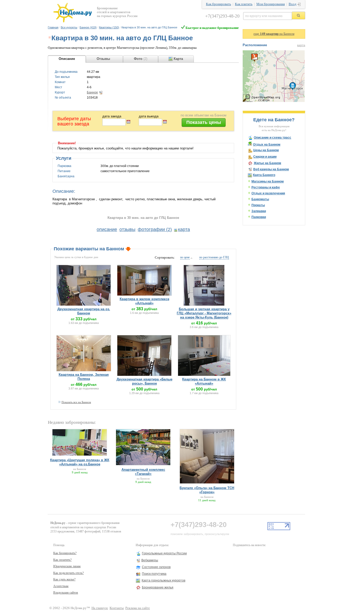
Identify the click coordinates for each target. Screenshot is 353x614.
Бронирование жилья (157, 587)
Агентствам (60, 586)
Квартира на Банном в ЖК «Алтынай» (204, 381)
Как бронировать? (64, 553)
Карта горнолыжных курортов (163, 580)
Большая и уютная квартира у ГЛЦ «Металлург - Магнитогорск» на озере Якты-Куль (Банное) (204, 313)
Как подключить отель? (68, 573)
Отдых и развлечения (268, 193)
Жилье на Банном (267, 163)
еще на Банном (274, 34)
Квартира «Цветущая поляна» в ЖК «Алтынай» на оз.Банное (79, 462)
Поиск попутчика (154, 574)
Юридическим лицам (67, 566)
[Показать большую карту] (274, 101)
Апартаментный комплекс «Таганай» (143, 472)
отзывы (127, 229)
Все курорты (69, 27)
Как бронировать (218, 4)
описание (107, 229)
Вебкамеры (149, 560)
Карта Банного (264, 175)
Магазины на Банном (267, 181)
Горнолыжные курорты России (164, 553)
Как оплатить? (62, 560)
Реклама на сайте (137, 608)
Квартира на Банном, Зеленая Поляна (84, 377)
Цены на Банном (266, 150)
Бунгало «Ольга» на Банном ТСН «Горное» (207, 490)
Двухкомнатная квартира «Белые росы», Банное (144, 381)
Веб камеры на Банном (271, 169)
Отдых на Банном (266, 144)
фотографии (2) (155, 229)
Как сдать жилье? (64, 579)
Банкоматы (260, 199)
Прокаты (258, 205)
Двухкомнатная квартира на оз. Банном (83, 311)
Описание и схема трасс (272, 137)
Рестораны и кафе (265, 187)
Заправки (258, 211)
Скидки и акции (265, 156)
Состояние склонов (156, 567)
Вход (292, 4)
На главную (99, 608)
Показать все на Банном (76, 402)
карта (184, 229)
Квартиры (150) (109, 27)
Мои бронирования (270, 4)
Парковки (258, 217)
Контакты (117, 608)
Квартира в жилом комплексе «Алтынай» (144, 301)
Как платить (243, 4)
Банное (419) (88, 27)
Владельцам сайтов (65, 592)
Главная (53, 27)
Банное (92, 92)
